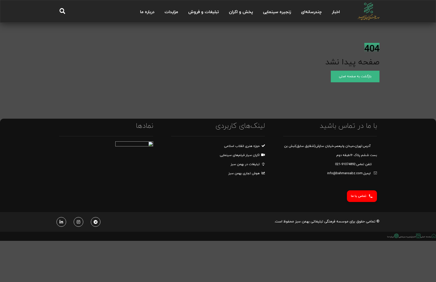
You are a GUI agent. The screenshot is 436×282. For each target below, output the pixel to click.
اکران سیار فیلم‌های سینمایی (240, 155)
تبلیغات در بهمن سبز (245, 164)
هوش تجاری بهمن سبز (244, 173)
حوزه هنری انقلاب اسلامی (242, 146)
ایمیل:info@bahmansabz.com (349, 173)
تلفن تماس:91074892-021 (353, 164)
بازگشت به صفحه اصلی (355, 76)
